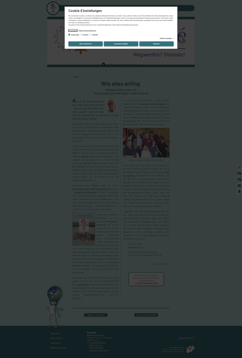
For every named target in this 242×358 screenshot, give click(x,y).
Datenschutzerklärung (87, 30)
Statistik (95, 35)
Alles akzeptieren (85, 44)
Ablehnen (156, 44)
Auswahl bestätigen (121, 44)
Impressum (72, 30)
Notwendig (75, 35)
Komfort (85, 35)
